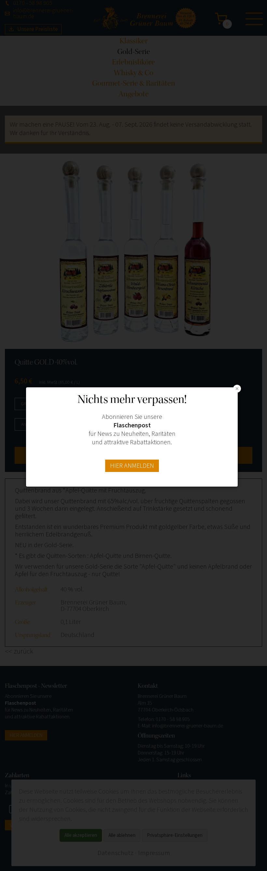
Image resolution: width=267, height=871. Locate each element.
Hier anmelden (132, 465)
